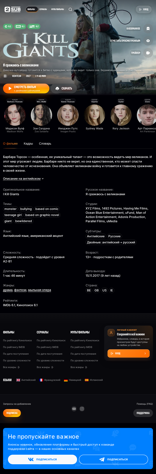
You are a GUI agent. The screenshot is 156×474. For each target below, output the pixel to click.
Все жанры (9, 367)
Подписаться (46, 459)
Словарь (45, 143)
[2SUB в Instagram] (82, 408)
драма (7, 290)
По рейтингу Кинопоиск (17, 340)
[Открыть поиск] (70, 9)
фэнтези (20, 290)
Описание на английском (22, 178)
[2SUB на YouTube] (74, 408)
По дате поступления (16, 353)
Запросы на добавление (17, 403)
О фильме (10, 143)
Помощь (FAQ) (145, 403)
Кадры (28, 143)
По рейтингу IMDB (14, 347)
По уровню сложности (16, 360)
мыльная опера (39, 290)
